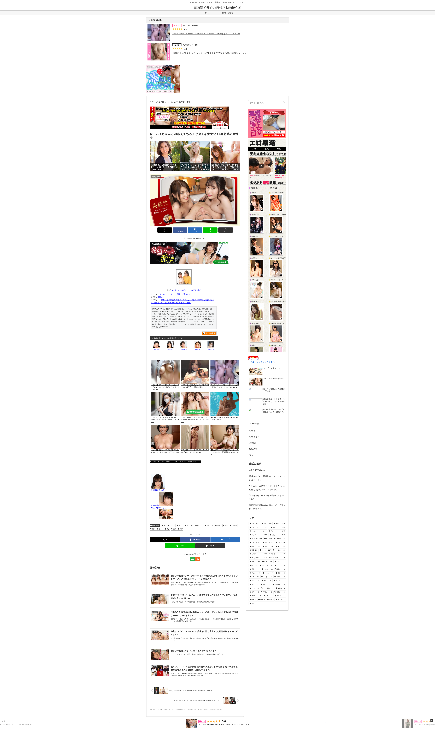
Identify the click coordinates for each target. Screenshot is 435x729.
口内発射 (234, 525)
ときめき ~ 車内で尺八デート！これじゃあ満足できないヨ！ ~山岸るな (267, 488)
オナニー (172, 525)
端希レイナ (211, 349)
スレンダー (190, 525)
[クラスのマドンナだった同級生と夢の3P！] (184, 277)
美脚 (181, 529)
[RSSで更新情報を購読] (197, 559)
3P (165, 525)
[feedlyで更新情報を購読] (192, 559)
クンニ (181, 525)
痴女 (168, 529)
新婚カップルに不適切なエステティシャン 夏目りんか (267, 478)
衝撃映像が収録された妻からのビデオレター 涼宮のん (267, 507)
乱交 (226, 525)
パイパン (200, 525)
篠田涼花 (156, 349)
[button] (110, 723)
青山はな (170, 349)
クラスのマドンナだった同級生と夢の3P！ (175, 294)
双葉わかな (183, 349)
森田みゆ (161, 297)
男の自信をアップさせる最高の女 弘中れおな (266, 497)
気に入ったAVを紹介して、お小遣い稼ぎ (186, 290)
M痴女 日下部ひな (257, 470)
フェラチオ (210, 525)
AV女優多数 (156, 525)
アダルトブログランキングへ (261, 362)
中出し (219, 525)
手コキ (161, 529)
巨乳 (153, 529)
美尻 (174, 529)
